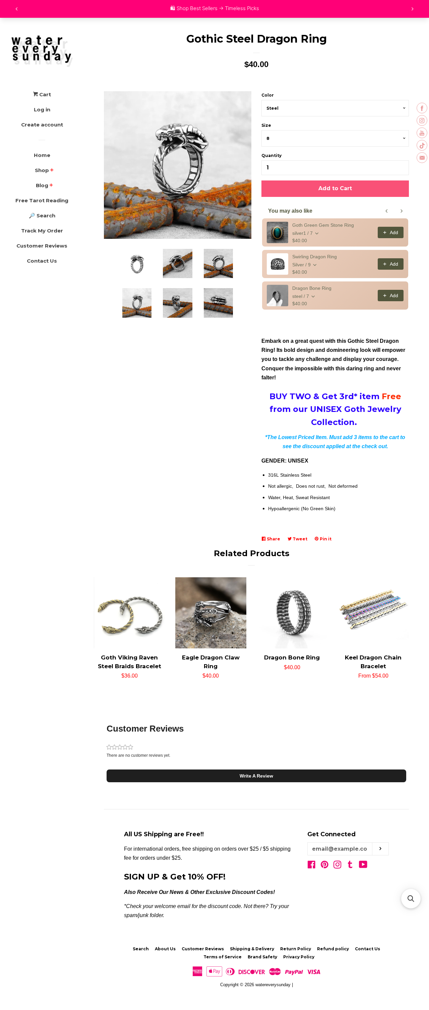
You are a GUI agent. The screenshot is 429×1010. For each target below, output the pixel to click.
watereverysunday (273, 984)
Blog (42, 185)
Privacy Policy (298, 956)
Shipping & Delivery (252, 948)
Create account (42, 124)
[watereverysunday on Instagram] (337, 866)
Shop (42, 170)
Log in (42, 109)
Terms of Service (222, 956)
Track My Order (42, 230)
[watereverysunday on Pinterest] (324, 866)
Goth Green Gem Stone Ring (323, 225)
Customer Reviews (41, 246)
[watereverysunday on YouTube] (363, 866)
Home (42, 155)
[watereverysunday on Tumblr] (350, 866)
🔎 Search (42, 215)
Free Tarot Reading (41, 200)
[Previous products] (386, 211)
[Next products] (401, 211)
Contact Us (42, 261)
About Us (165, 948)
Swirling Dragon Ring (314, 256)
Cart (44, 94)
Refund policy (333, 948)
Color (267, 95)
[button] (256, 775)
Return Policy (295, 948)
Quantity (271, 155)
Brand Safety (262, 956)
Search (141, 948)
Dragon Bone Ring (311, 288)
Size (266, 125)
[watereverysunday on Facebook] (311, 866)
